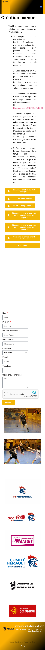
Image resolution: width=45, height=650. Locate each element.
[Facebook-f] (21, 646)
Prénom (5, 322)
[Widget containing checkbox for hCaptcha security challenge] (20, 394)
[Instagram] (24, 646)
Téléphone (6, 366)
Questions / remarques (12, 375)
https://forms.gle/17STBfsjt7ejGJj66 (28, 108)
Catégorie (6, 348)
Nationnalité (7, 340)
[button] (41, 7)
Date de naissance (10, 331)
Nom (4, 313)
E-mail (5, 357)
